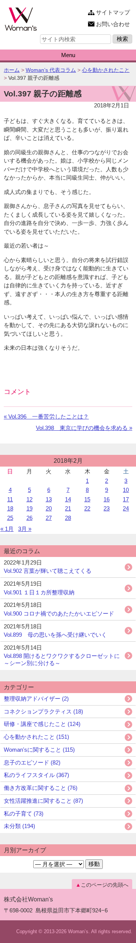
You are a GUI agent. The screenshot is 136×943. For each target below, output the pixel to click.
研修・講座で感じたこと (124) (42, 724)
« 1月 (7, 529)
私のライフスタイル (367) (36, 775)
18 (10, 508)
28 (68, 518)
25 (10, 518)
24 (126, 508)
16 (107, 499)
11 (10, 499)
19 (29, 508)
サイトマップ (113, 12)
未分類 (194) (19, 826)
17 (126, 499)
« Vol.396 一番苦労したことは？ (46, 416)
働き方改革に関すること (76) (40, 788)
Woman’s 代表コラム (51, 70)
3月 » (24, 529)
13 (49, 499)
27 (49, 518)
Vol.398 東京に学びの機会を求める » (84, 428)
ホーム (12, 70)
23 (107, 508)
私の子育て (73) (23, 813)
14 (68, 499)
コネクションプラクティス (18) (43, 711)
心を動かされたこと (106, 70)
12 (29, 499)
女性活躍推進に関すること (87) (43, 800)
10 (126, 490)
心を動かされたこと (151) (36, 737)
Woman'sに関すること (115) (39, 749)
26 (29, 518)
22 (87, 508)
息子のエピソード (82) (32, 762)
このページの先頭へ (104, 885)
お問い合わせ (113, 24)
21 (68, 508)
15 (87, 499)
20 (49, 508)
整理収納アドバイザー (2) (36, 698)
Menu (68, 55)
